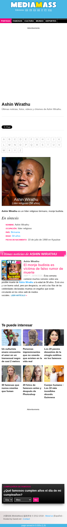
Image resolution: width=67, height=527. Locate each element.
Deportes (51, 21)
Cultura (29, 21)
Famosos (17, 21)
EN (26, 10)
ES (34, 10)
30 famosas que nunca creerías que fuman (10, 388)
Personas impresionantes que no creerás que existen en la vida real (32, 355)
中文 (50, 10)
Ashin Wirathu (16, 104)
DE (38, 10)
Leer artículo (18, 295)
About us (49, 516)
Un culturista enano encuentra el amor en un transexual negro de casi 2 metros (11, 355)
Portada (6, 21)
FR (30, 10)
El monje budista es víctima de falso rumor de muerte (43, 268)
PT (45, 10)
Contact (26, 519)
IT (42, 10)
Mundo (39, 21)
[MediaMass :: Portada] (33, 5)
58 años (16, 236)
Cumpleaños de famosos (17, 487)
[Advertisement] (33, 63)
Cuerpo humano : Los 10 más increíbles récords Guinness (54, 391)
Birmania (15, 232)
